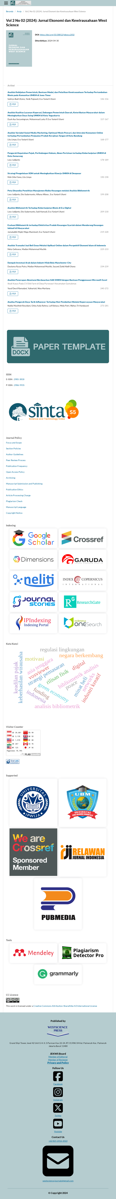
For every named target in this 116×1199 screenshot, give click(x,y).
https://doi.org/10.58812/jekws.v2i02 (57, 34)
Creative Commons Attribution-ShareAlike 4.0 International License (65, 1006)
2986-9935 (19, 385)
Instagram (58, 1100)
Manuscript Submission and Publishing (24, 483)
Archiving (10, 477)
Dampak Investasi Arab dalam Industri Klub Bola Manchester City (39, 262)
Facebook (58, 1084)
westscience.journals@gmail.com (58, 1180)
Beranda (9, 11)
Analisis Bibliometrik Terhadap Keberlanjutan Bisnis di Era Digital (39, 208)
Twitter (58, 1115)
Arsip (19, 11)
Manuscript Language (16, 507)
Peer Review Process (16, 460)
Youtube (58, 1131)
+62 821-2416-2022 (58, 1141)
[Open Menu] (6, 3)
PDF (14, 104)
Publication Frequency (16, 466)
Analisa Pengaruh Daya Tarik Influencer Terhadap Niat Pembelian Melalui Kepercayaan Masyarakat (56, 302)
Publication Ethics (14, 489)
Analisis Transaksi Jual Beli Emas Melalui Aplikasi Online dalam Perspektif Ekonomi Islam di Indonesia (57, 245)
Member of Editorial (58, 1056)
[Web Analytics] (12, 763)
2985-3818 (19, 379)
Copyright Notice (14, 513)
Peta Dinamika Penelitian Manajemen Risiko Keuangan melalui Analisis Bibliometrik (49, 190)
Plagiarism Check (14, 501)
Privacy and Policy (58, 1062)
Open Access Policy (15, 472)
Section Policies (13, 448)
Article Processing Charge (18, 495)
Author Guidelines (14, 454)
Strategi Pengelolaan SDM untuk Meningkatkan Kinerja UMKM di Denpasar (44, 173)
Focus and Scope (14, 442)
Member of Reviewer (58, 1059)
